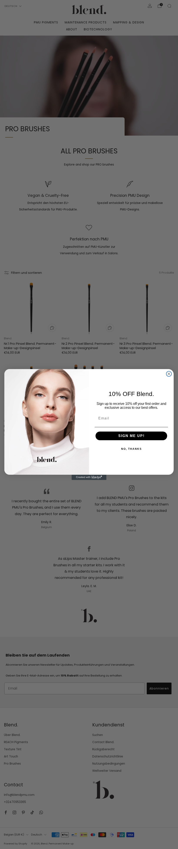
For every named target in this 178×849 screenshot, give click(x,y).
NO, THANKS (131, 448)
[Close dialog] (168, 373)
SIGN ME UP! (131, 436)
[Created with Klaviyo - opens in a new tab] (89, 477)
